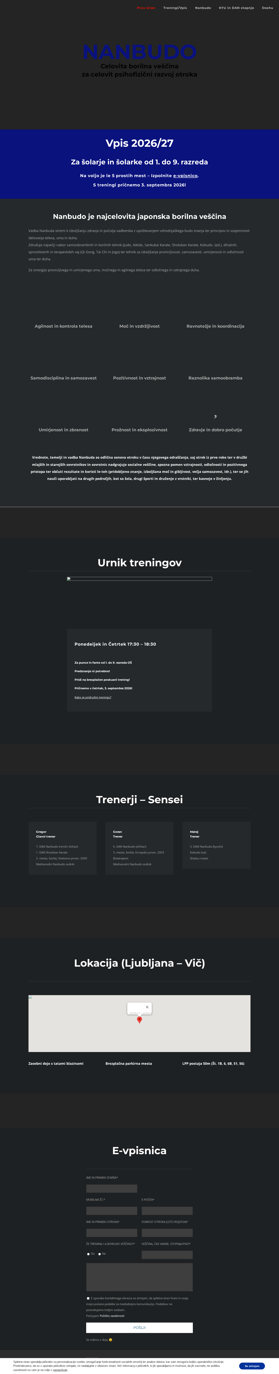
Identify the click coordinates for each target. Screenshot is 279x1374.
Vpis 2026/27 (139, 143)
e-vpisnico (185, 175)
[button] (139, 1020)
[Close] (147, 1007)
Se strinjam (252, 1366)
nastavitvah (60, 1370)
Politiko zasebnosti (112, 1316)
